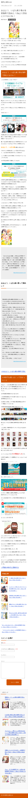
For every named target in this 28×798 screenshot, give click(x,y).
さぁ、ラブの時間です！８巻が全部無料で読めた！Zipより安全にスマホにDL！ (15, 771)
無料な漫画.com (6, 2)
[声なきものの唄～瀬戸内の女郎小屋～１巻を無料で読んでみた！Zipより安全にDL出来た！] (4, 617)
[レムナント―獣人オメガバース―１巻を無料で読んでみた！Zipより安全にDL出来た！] (4, 591)
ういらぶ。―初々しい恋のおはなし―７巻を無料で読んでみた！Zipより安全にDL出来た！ (15, 732)
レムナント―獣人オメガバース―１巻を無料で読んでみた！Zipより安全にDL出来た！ (18, 588)
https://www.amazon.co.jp (19, 272)
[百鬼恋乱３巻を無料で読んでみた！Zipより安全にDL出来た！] (4, 600)
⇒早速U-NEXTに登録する (10, 567)
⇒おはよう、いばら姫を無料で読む (13, 371)
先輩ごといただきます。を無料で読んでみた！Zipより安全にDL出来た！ (15, 752)
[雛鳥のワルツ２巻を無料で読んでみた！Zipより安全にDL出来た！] (4, 609)
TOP (7, 5)
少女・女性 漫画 (11, 19)
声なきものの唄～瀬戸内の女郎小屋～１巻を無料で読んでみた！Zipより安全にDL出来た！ (18, 615)
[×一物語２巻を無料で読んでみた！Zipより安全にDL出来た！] (4, 583)
